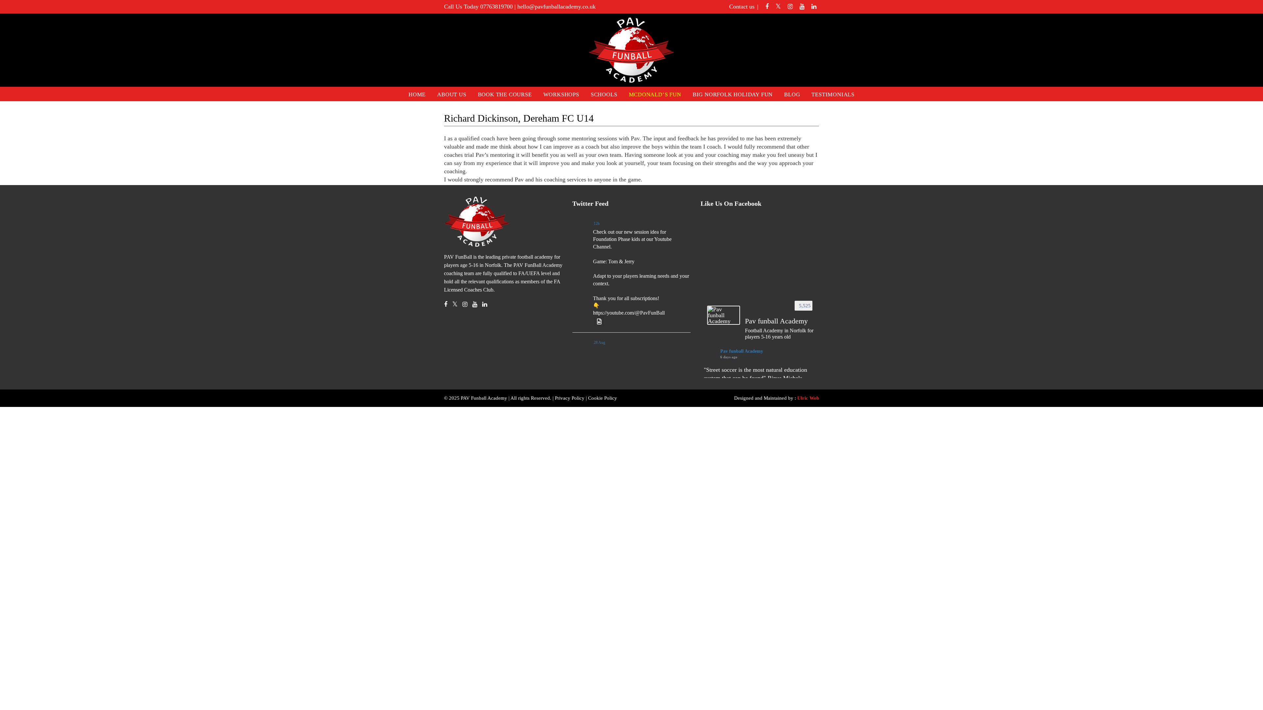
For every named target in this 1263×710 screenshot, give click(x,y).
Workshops (561, 94)
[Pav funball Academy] (723, 315)
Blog (792, 94)
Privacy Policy (569, 398)
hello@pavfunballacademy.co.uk (556, 6)
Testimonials (832, 94)
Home (417, 94)
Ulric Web (808, 398)
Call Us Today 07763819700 (478, 6)
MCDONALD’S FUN (655, 94)
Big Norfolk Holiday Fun (733, 94)
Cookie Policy (602, 398)
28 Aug (599, 342)
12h (597, 223)
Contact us (742, 6)
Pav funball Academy (741, 351)
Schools (604, 94)
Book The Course (505, 94)
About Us (451, 94)
